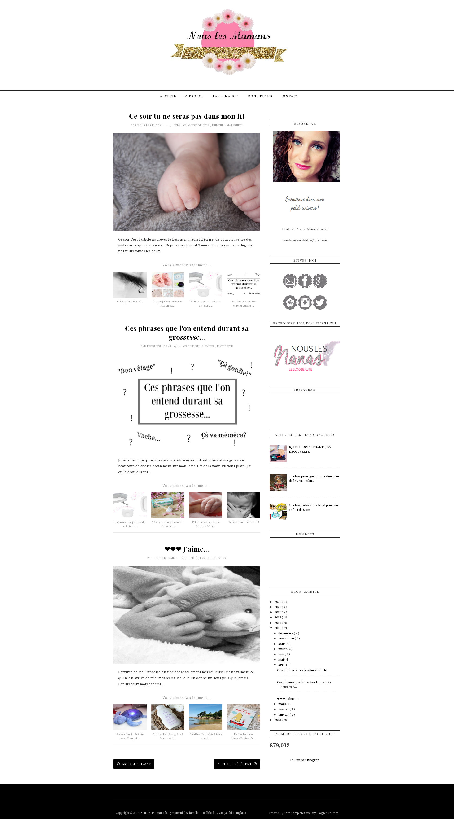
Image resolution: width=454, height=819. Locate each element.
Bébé (177, 125)
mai (281, 659)
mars (282, 704)
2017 (278, 623)
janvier (284, 714)
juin (281, 654)
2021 (278, 602)
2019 (278, 612)
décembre (286, 633)
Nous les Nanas (149, 125)
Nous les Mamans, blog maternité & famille (169, 813)
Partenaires (226, 96)
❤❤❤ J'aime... (187, 548)
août (281, 644)
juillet (282, 649)
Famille (206, 558)
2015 (278, 720)
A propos (194, 96)
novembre (286, 638)
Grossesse (192, 346)
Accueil (168, 96)
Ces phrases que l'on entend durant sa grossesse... (187, 332)
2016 (278, 628)
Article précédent (235, 764)
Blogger (313, 760)
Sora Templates (294, 813)
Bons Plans (260, 96)
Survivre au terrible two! (243, 522)
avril (282, 665)
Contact (289, 96)
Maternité (235, 125)
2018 (278, 617)
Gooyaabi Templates (232, 813)
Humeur (218, 125)
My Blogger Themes (324, 813)
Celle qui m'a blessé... (130, 301)
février (284, 709)
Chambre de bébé (196, 125)
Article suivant (136, 764)
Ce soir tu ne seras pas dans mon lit (187, 116)
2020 (278, 607)
